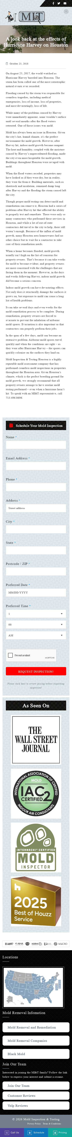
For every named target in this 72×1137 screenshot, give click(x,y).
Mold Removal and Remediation (32, 1027)
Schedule (38, 1132)
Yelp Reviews (18, 1105)
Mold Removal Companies (27, 1040)
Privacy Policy (34, 1124)
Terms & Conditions (52, 1124)
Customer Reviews (21, 1095)
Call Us (14, 1132)
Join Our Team (18, 1085)
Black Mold (16, 1054)
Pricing (62, 1132)
